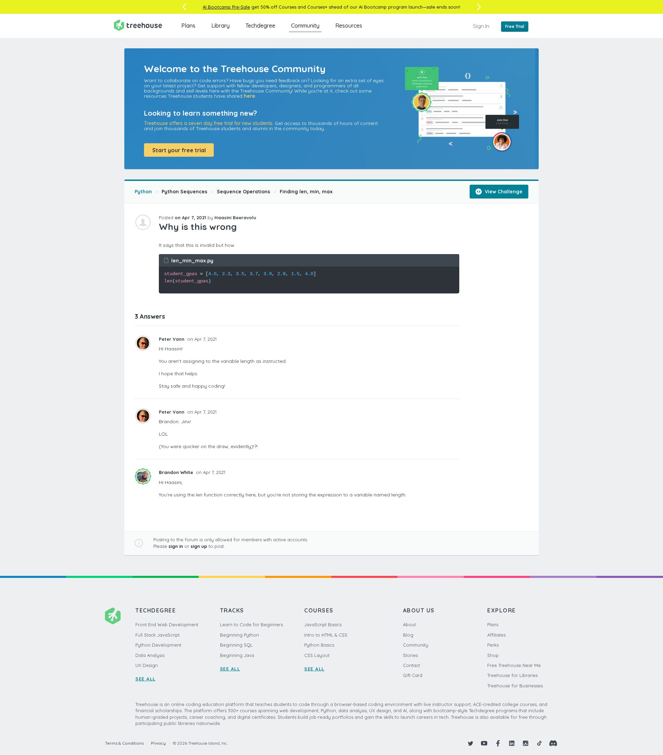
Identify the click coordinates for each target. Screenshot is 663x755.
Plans (188, 25)
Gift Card (412, 675)
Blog (408, 635)
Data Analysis (149, 655)
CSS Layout (316, 655)
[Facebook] (498, 743)
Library (220, 25)
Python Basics (319, 645)
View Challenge (502, 191)
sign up (199, 546)
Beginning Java (237, 655)
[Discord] (553, 743)
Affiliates (496, 635)
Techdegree (260, 25)
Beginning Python (239, 635)
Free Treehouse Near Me (514, 665)
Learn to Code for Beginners (251, 624)
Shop (493, 655)
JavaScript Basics (323, 624)
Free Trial (514, 26)
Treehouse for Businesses (515, 685)
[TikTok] (539, 743)
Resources (348, 25)
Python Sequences (184, 191)
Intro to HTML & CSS (325, 635)
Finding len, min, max (306, 191)
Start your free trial (179, 150)
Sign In (481, 25)
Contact (411, 665)
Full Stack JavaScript (157, 635)
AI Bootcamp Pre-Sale (226, 7)
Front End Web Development (166, 624)
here (249, 96)
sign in (176, 546)
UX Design (146, 665)
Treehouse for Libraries (512, 675)
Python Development (158, 645)
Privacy (158, 743)
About (409, 624)
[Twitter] (470, 743)
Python (143, 191)
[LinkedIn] (512, 743)
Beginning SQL (236, 645)
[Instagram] (525, 743)
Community (305, 25)
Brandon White (176, 472)
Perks (493, 645)
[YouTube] (484, 743)
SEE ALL (145, 678)
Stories (410, 655)
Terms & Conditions (124, 743)
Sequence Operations (243, 191)
